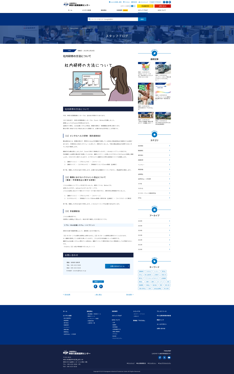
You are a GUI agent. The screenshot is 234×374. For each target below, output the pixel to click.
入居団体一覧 (91, 323)
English (152, 2)
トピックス (136, 311)
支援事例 (122, 10)
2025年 (140, 226)
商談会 (141, 281)
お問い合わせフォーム (117, 266)
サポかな (140, 188)
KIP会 (139, 198)
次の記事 (129, 294)
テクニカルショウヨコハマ (151, 278)
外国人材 (164, 274)
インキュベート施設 (93, 318)
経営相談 (140, 146)
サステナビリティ (117, 338)
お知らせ (136, 316)
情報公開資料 (116, 331)
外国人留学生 (142, 288)
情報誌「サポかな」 (139, 320)
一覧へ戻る (98, 294)
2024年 (140, 230)
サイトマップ (144, 2)
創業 (147, 281)
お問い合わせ (162, 6)
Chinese (158, 2)
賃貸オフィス (91, 316)
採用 (150, 288)
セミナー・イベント (139, 314)
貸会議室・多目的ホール (94, 314)
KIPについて (162, 10)
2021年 (140, 245)
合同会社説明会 (157, 288)
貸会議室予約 (145, 6)
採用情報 (115, 327)
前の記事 (67, 294)
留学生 (163, 271)
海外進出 (140, 155)
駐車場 (135, 2)
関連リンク (160, 320)
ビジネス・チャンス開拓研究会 (147, 193)
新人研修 (166, 288)
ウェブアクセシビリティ (165, 363)
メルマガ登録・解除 (116, 2)
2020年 (140, 249)
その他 (140, 184)
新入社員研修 (148, 274)
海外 (168, 281)
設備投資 (140, 160)
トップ (65, 28)
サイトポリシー (152, 363)
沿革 (114, 322)
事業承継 (140, 169)
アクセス (127, 2)
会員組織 (163, 278)
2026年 (140, 221)
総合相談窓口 (67, 318)
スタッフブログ (143, 10)
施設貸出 (104, 10)
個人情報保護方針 (141, 363)
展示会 (140, 278)
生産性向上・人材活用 (144, 179)
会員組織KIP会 (117, 329)
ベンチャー (141, 165)
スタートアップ (160, 281)
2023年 (140, 235)
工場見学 (156, 274)
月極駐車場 (91, 320)
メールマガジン (162, 324)
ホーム (70, 10)
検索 (142, 19)
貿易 (161, 285)
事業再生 (66, 332)
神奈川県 (167, 285)
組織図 (114, 325)
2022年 (140, 240)
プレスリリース (162, 311)
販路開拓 (140, 150)
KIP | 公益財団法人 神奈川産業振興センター (77, 4)
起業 (152, 281)
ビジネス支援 (86, 10)
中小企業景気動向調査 (164, 315)
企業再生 (140, 174)
